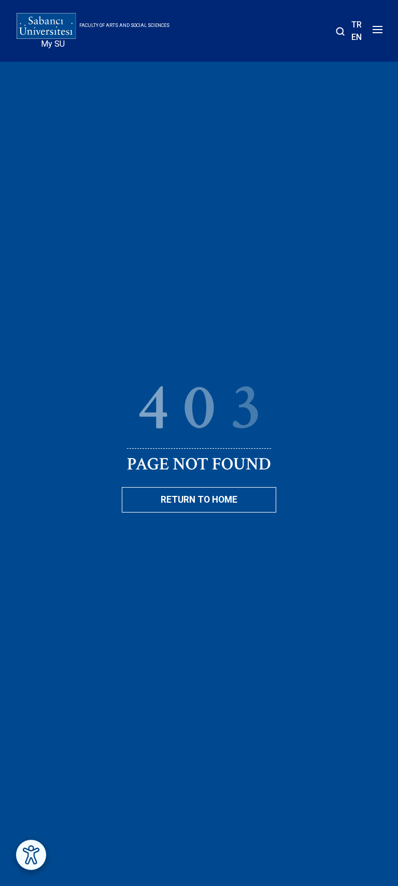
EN (356, 37)
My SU (53, 44)
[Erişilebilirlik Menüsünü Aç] (31, 854)
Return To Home (199, 499)
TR (356, 25)
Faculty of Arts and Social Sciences (124, 25)
